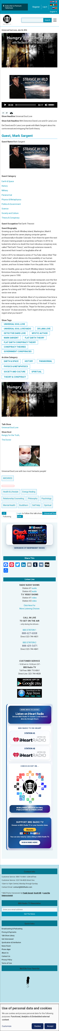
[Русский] (53, 8)
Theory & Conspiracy (10, 218)
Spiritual (37, 372)
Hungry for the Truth (10, 435)
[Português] (56, 5)
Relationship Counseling (13, 498)
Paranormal (7, 195)
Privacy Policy (7, 960)
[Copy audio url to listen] (6, 113)
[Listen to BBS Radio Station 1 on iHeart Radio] (30, 739)
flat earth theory (34, 338)
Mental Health (9, 505)
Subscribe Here (30, 842)
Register (36, 7)
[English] (51, 1)
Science (5, 209)
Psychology (46, 498)
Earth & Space (8, 181)
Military (5, 190)
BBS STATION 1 (29, 630)
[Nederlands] (53, 1)
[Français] (56, 1)
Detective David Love (15, 333)
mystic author (40, 333)
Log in (45, 7)
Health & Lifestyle (10, 492)
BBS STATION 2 (29, 642)
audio (34, 588)
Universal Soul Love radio (17, 329)
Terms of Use (7, 963)
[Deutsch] (51, 5)
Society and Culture (10, 213)
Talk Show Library (8, 936)
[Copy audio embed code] (3, 113)
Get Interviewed (7, 939)
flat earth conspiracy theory (20, 342)
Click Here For (29, 605)
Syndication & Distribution (11, 942)
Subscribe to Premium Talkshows (13, 7)
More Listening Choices (29, 608)
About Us (5, 953)
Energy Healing (28, 492)
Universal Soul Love (14, 324)
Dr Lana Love (43, 329)
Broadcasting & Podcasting (12, 929)
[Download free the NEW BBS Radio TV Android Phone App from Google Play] (29, 682)
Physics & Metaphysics (11, 199)
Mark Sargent (11, 338)
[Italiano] (53, 5)
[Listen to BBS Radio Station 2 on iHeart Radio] (30, 754)
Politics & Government (11, 204)
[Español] (56, 8)
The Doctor (6, 440)
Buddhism (23, 505)
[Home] (7, 20)
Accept (50, 1026)
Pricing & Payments (9, 932)
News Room (6, 946)
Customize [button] (6, 1026)
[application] (29, 105)
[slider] (25, 105)
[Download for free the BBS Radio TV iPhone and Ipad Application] (29, 693)
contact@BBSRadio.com (22, 887)
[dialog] (29, 1017)
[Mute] (46, 104)
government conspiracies (18, 351)
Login (19, 513)
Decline (37, 1026)
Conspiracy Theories (15, 347)
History (5, 186)
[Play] (5, 104)
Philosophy (32, 498)
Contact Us (6, 956)
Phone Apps (6, 949)
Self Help (36, 505)
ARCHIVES (7, 478)
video (34, 598)
